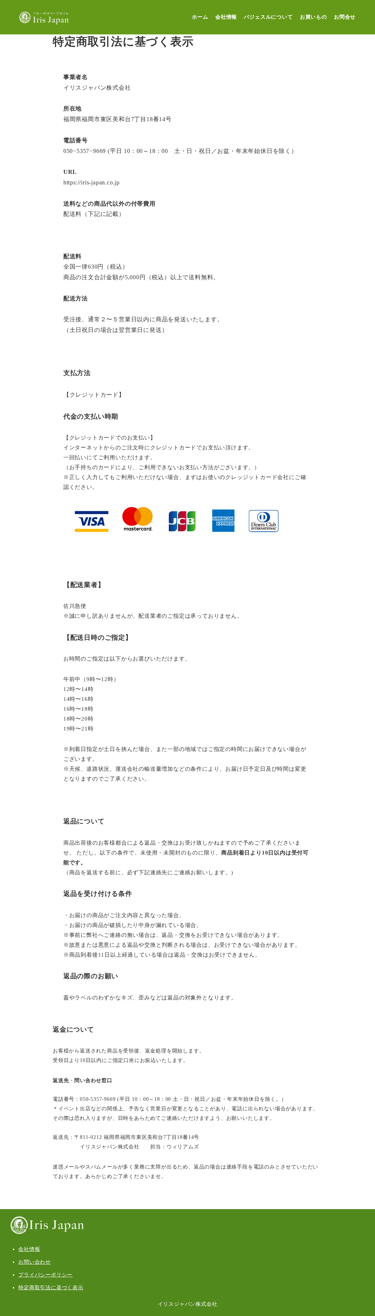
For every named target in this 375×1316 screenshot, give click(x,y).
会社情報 (29, 1249)
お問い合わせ (34, 1262)
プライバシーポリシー (45, 1275)
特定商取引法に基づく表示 (50, 1287)
